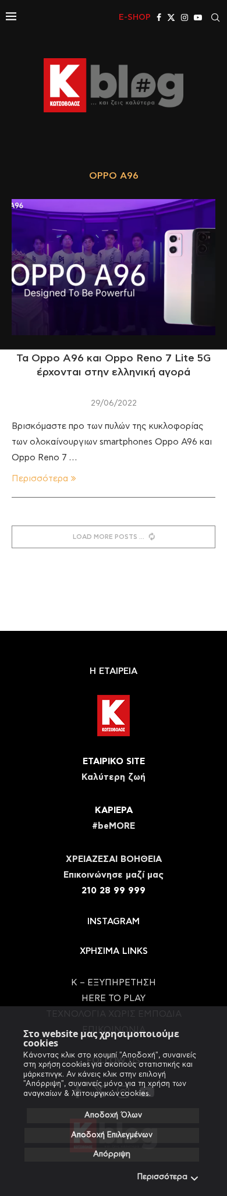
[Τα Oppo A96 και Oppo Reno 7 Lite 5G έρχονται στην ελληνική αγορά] (113, 267)
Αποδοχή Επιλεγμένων (111, 1135)
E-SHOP (135, 17)
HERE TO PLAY (113, 998)
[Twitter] (171, 17)
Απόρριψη (111, 1154)
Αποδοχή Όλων (113, 1115)
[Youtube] (198, 17)
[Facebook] (159, 17)
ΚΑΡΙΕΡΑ (114, 810)
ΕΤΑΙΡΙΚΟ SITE (114, 761)
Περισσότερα (162, 1177)
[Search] (215, 17)
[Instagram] (184, 17)
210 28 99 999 (113, 890)
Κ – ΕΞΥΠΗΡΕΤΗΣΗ (113, 982)
